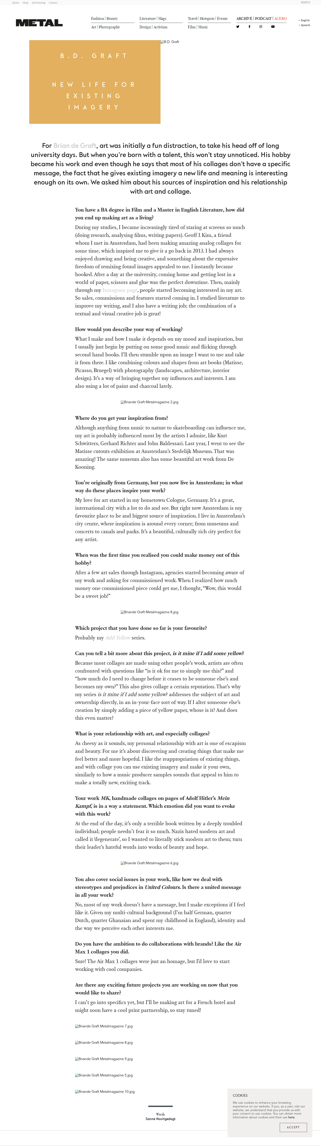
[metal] (39, 23)
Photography (109, 27)
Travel (192, 18)
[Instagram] (260, 27)
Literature (148, 18)
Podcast (263, 18)
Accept (293, 1127)
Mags (162, 18)
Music (203, 27)
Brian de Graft (74, 146)
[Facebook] (249, 27)
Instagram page (120, 290)
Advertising (38, 2)
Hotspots (207, 18)
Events (222, 18)
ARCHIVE (244, 18)
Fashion (97, 18)
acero (280, 18)
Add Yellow (117, 637)
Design (145, 27)
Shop (25, 2)
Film (192, 27)
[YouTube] (273, 27)
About (15, 2)
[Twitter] (237, 27)
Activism (160, 27)
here (291, 1117)
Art (93, 27)
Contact (53, 2)
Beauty (112, 18)
